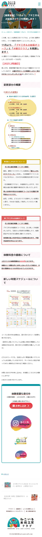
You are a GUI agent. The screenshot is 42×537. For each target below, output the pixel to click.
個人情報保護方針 (31, 511)
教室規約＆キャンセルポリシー (14, 511)
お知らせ (6, 474)
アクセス (10, 509)
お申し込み (20, 405)
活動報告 (18, 509)
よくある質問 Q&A (28, 509)
